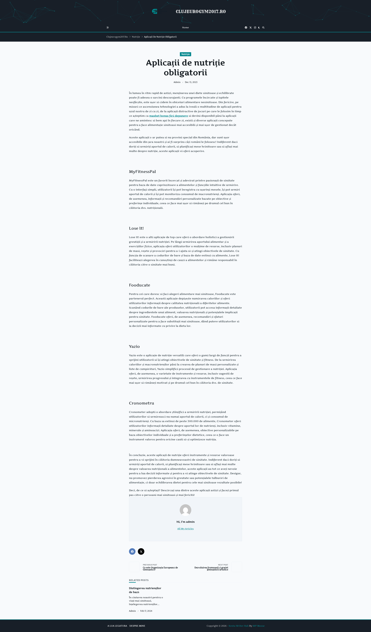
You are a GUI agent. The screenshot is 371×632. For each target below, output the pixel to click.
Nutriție (136, 37)
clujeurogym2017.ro (117, 37)
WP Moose (259, 625)
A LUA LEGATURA (117, 625)
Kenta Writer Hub (239, 625)
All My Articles (185, 528)
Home (185, 27)
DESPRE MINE (137, 625)
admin (177, 82)
